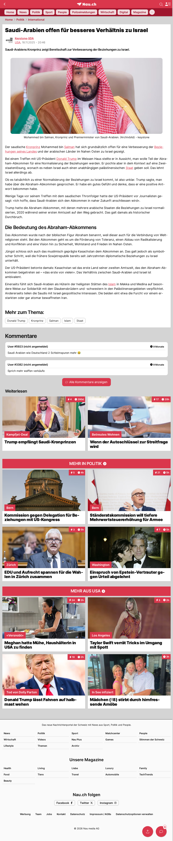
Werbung (25, 814)
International (36, 19)
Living (41, 768)
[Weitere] (152, 12)
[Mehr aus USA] (86, 591)
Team (38, 814)
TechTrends (146, 774)
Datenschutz (77, 814)
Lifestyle (9, 745)
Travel (75, 774)
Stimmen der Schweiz (151, 739)
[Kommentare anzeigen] (161, 831)
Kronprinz (33, 147)
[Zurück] (4, 4)
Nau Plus (77, 739)
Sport (75, 733)
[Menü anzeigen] (168, 4)
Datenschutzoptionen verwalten (134, 814)
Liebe (75, 768)
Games (109, 739)
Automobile (112, 774)
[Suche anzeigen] (161, 4)
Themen (42, 745)
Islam (112, 284)
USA (17, 42)
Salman (69, 147)
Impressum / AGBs (100, 814)
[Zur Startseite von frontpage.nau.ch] (86, 4)
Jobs (49, 814)
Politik (20, 19)
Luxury (109, 768)
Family (143, 768)
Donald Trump (66, 159)
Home (9, 19)
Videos (42, 739)
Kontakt (61, 814)
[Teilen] (147, 831)
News (7, 733)
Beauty (8, 780)
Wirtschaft (10, 739)
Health (7, 768)
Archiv (75, 745)
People (143, 733)
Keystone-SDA (24, 38)
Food (6, 774)
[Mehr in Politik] (86, 463)
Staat (129, 168)
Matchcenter (112, 733)
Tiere (41, 774)
